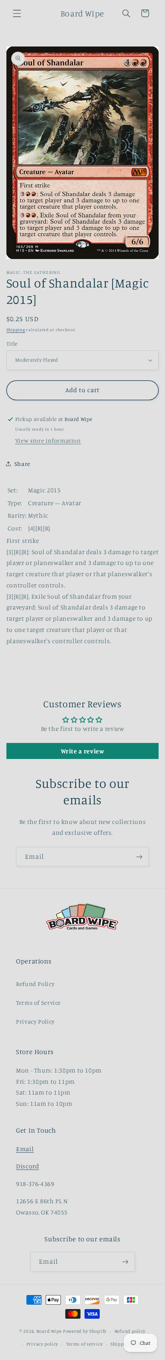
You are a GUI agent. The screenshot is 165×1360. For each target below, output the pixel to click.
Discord (27, 1166)
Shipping (15, 329)
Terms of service (84, 1344)
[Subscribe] (139, 856)
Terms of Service (38, 1002)
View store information (48, 440)
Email (25, 1149)
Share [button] (22, 463)
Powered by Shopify (85, 1331)
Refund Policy (35, 983)
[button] (17, 13)
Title (12, 343)
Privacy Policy (35, 1021)
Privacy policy (42, 1344)
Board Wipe (49, 1331)
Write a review (83, 751)
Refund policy (130, 1331)
